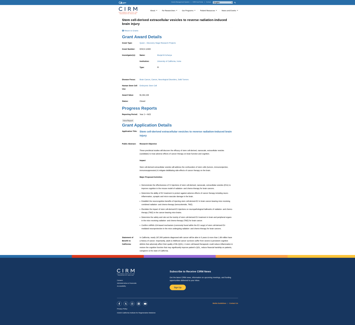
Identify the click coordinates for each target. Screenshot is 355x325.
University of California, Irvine (169, 61)
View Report (128, 121)
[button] (235, 2)
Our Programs (187, 11)
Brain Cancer (145, 80)
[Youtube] (145, 303)
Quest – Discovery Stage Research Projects (158, 43)
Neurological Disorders (167, 80)
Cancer (154, 80)
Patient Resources (207, 11)
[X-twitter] (125, 303)
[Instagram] (132, 303)
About (152, 11)
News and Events (229, 11)
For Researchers (168, 11)
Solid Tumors (183, 80)
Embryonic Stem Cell (148, 86)
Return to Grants (131, 31)
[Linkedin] (138, 303)
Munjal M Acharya (164, 55)
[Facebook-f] (119, 303)
